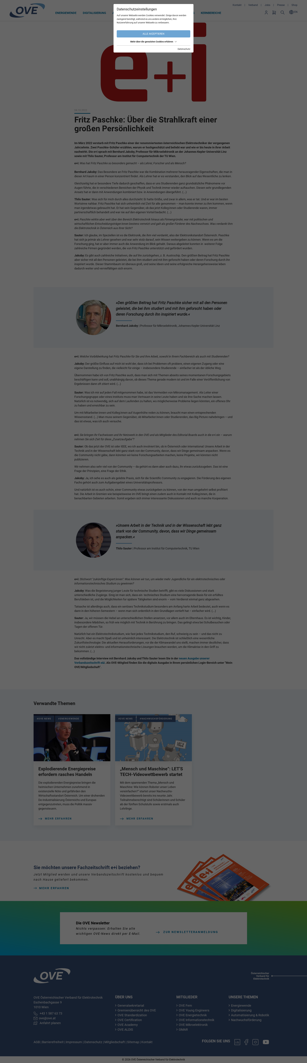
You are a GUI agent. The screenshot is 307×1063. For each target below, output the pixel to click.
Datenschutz (184, 49)
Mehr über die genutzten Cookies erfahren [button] (151, 41)
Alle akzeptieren (153, 33)
